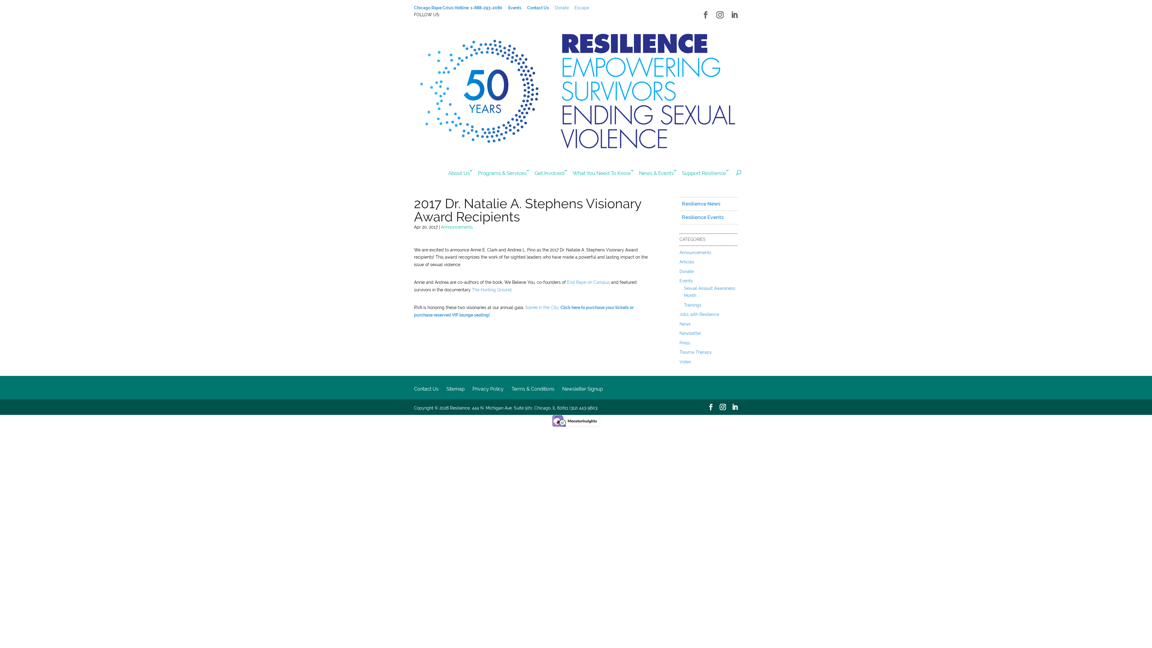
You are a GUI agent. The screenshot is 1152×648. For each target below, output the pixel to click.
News (685, 324)
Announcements (457, 227)
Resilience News (701, 204)
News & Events (656, 173)
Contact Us (426, 389)
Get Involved (550, 173)
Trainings (692, 305)
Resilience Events (703, 217)
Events (686, 280)
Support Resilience (704, 173)
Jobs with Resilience (699, 314)
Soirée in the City (541, 307)
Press (685, 342)
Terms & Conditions (533, 389)
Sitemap (455, 389)
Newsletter (690, 333)
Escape (581, 7)
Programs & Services (502, 173)
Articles (687, 262)
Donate (562, 7)
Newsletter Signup (582, 389)
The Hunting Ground (492, 289)
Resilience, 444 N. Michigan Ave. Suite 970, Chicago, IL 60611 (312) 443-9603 (523, 408)
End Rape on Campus (588, 282)
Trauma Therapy (696, 352)
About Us (459, 173)
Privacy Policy (488, 389)
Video (685, 361)
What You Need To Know (602, 173)
